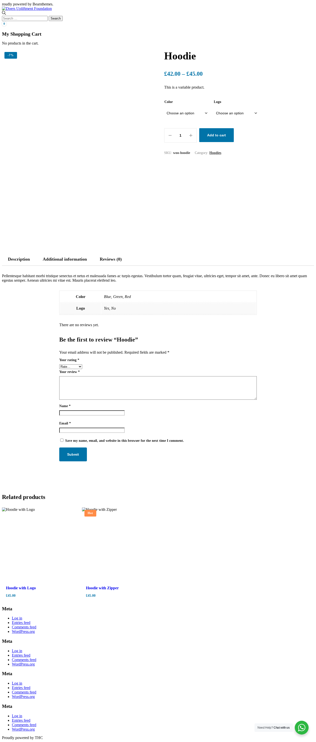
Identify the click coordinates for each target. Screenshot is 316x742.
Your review (69, 372)
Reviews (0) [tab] (111, 259)
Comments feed (24, 627)
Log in (17, 618)
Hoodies (215, 153)
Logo (217, 102)
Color (168, 102)
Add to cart (216, 135)
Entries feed (21, 622)
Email (65, 423)
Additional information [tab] (65, 259)
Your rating (69, 360)
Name (65, 406)
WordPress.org (23, 631)
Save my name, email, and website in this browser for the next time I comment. (124, 441)
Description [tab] (19, 259)
